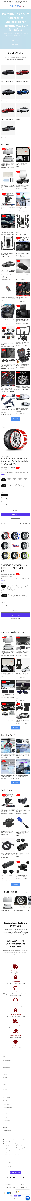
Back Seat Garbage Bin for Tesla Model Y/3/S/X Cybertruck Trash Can (22, 320)
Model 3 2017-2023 (6, 119)
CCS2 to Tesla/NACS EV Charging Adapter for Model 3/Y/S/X (22, 876)
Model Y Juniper (7, 1060)
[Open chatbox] (28, 1198)
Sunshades (4, 910)
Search (4, 1084)
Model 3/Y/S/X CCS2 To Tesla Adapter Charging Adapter (7, 832)
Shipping (2, 469)
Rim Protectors (18, 910)
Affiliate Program (7, 1130)
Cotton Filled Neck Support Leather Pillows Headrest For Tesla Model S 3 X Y (22, 298)
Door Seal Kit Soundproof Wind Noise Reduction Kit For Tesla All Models (7, 343)
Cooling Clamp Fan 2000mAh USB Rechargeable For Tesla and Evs (8, 755)
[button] (3, 6)
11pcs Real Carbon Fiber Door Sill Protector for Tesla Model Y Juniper (22, 231)
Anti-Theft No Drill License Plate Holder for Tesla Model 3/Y (22, 343)
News (4, 1134)
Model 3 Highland (7, 1067)
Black (20, 485)
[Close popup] (28, 1191)
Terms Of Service (7, 1100)
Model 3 (5, 495)
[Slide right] (18, 916)
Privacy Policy (6, 1104)
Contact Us (5, 1124)
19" (9, 479)
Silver (4, 599)
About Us (5, 1127)
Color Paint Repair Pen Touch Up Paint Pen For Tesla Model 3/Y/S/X (8, 389)
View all (15, 418)
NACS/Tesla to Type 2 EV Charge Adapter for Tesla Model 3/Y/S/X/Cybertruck (7, 877)
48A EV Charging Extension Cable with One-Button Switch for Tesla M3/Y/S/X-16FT (8, 854)
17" (14, 586)
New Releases (15, 40)
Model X (18, 119)
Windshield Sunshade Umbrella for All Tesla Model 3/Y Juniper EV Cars (8, 186)
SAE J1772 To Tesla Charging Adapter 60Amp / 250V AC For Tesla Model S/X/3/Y (23, 810)
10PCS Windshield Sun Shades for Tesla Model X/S (22, 721)
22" (25, 479)
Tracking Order (6, 1117)
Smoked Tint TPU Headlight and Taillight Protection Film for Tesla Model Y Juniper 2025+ (8, 276)
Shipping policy (6, 1094)
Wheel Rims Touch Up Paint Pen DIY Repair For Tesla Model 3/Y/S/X (23, 387)
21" (20, 479)
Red (4, 485)
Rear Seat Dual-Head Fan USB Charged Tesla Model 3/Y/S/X (22, 776)
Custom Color (12, 485)
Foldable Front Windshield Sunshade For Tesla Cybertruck (7, 718)
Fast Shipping (6, 1120)
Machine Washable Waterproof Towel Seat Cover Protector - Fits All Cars (8, 321)
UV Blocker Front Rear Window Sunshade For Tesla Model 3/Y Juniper (22, 697)
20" (14, 479)
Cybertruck (5, 1081)
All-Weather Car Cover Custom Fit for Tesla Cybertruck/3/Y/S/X (22, 409)
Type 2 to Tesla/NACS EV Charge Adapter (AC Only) (22, 854)
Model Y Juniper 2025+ (7, 81)
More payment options (15, 517)
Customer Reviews (7, 1107)
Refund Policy (6, 1097)
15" (3, 586)
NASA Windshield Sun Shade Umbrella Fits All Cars (21, 164)
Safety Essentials (15, 44)
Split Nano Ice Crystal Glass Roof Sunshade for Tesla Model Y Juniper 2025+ (22, 652)
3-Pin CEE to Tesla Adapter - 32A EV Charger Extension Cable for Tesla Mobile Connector (22, 832)
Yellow (11, 489)
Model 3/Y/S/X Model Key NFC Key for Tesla (23, 275)
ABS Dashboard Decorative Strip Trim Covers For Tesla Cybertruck (22, 252)
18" (3, 479)
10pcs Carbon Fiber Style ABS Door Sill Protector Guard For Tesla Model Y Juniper (8, 253)
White (4, 489)
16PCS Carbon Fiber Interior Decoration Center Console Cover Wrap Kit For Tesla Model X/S (8, 231)
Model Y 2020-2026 (21, 101)
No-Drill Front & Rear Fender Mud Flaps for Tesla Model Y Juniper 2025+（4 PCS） (8, 365)
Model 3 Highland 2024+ (22, 81)
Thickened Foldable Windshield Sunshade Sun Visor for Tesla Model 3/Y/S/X (7, 164)
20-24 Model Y (6, 1064)
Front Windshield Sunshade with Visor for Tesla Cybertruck (8, 695)
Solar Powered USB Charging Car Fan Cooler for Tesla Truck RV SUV (22, 755)
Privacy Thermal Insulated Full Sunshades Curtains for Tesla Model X (22, 674)
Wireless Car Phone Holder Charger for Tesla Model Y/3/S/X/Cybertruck (21, 209)
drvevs (17, 1198)
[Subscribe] (23, 1167)
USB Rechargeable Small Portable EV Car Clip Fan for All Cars (8, 776)
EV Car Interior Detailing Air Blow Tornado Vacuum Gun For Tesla (8, 410)
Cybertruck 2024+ (6, 101)
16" (9, 586)
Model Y (13, 495)
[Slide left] (12, 916)
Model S (3, 137)
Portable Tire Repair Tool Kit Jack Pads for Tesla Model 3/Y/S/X (22, 365)
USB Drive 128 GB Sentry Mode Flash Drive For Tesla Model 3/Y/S (8, 298)
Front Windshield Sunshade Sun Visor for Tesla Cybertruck (22, 186)
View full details (24, 523)
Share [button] (4, 523)
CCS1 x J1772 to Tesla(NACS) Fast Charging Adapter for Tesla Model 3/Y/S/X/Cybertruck (8, 209)
